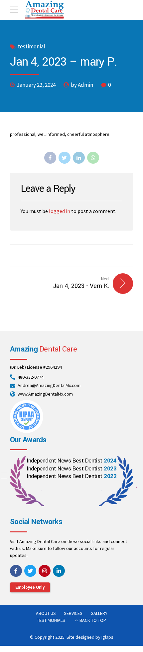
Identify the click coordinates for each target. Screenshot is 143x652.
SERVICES (73, 613)
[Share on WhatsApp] (93, 158)
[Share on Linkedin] (79, 158)
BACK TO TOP (92, 620)
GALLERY (98, 613)
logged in (59, 211)
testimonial (31, 46)
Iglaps (107, 637)
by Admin (82, 84)
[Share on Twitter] (65, 158)
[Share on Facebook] (50, 158)
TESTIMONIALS (51, 620)
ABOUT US (46, 613)
